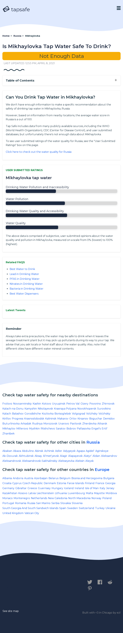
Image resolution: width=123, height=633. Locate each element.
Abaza (17, 450)
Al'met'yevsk (51, 455)
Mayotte (99, 493)
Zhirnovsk (108, 403)
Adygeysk (69, 450)
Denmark (50, 483)
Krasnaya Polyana (65, 408)
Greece (32, 488)
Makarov (62, 418)
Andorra (18, 478)
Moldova (111, 493)
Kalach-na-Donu (13, 408)
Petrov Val (73, 403)
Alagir (63, 455)
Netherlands (39, 498)
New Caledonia (57, 498)
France (99, 483)
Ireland (79, 488)
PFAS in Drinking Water (25, 278)
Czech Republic (32, 483)
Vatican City (32, 513)
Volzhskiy (104, 413)
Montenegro (22, 498)
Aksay (38, 455)
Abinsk (39, 450)
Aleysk (89, 460)
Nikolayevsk (45, 408)
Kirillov (6, 418)
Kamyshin (31, 408)
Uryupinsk (58, 403)
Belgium (64, 478)
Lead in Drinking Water (24, 274)
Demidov (109, 418)
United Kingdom (13, 513)
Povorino (95, 403)
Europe (102, 469)
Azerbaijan (41, 478)
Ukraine (110, 508)
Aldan (96, 455)
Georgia (110, 483)
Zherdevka (89, 423)
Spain (62, 508)
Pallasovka (83, 428)
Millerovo (22, 428)
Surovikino (104, 408)
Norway (96, 498)
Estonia (61, 483)
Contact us (11, 584)
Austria (28, 478)
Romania (20, 503)
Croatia (6, 483)
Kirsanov (83, 418)
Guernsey (44, 488)
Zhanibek (8, 433)
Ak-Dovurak (10, 455)
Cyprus (16, 483)
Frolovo (7, 403)
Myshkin (34, 428)
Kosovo (22, 493)
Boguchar (95, 418)
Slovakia (65, 503)
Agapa (81, 450)
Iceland (69, 488)
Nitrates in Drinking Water (26, 283)
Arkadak (25, 423)
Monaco (7, 498)
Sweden (72, 508)
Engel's (96, 428)
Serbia (55, 503)
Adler (58, 450)
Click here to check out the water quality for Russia (38, 151)
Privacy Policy (38, 584)
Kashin (37, 403)
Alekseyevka (66, 460)
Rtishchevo (48, 428)
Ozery (84, 403)
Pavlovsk (75, 423)
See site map (11, 611)
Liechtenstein (45, 493)
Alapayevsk (75, 455)
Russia (93, 442)
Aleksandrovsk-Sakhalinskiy (39, 460)
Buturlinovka (11, 423)
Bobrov (71, 428)
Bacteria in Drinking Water (26, 288)
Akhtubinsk (26, 455)
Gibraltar (21, 488)
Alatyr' (88, 455)
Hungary (57, 488)
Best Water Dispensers (24, 293)
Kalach (6, 413)
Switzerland (86, 508)
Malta (89, 493)
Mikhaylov (8, 428)
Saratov (61, 428)
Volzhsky (92, 413)
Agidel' (90, 450)
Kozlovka (47, 413)
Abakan (7, 450)
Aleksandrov (109, 455)
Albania (7, 478)
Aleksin (79, 460)
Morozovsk (50, 423)
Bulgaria (108, 478)
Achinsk (49, 450)
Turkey (100, 508)
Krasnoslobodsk (34, 418)
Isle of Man (92, 488)
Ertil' (104, 428)
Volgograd (78, 413)
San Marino (43, 503)
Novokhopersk (86, 408)
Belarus (53, 478)
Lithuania (61, 493)
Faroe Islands (75, 483)
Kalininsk (50, 418)
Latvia (32, 493)
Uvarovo (63, 423)
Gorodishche (33, 413)
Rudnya (37, 423)
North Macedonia (79, 498)
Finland (89, 483)
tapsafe (20, 9)
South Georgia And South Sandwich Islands (30, 508)
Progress (17, 418)
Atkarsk (102, 423)
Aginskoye (101, 450)
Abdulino (28, 450)
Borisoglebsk (62, 413)
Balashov (18, 413)
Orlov (73, 418)
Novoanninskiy (22, 403)
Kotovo (46, 403)
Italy (102, 488)
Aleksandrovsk (11, 460)
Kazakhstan (9, 493)
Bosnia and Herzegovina (86, 478)
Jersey (110, 488)
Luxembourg (76, 493)
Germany (8, 488)
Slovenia (77, 503)
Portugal (8, 503)
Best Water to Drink (22, 269)
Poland (107, 498)
